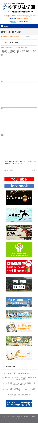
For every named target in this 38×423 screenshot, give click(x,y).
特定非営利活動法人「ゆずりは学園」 (20, 416)
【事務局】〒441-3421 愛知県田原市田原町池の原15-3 (19, 16)
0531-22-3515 (22, 19)
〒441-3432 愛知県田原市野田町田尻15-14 (19, 12)
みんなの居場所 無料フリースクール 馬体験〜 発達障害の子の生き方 (19, 384)
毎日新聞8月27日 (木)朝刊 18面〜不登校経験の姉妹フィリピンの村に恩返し (19, 378)
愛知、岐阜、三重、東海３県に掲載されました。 (19, 373)
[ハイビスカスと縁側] (19, 79)
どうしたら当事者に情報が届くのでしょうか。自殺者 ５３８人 (20, 389)
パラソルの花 (32, 170)
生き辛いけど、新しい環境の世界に (19, 395)
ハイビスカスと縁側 (7, 170)
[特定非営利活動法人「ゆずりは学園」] (19, 8)
